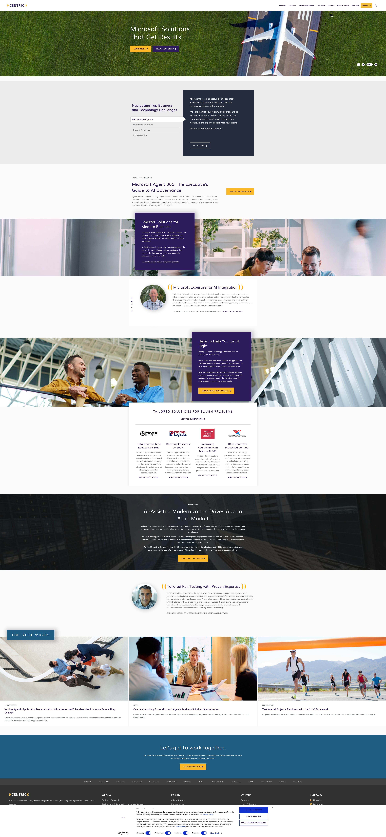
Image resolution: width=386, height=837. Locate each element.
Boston (88, 781)
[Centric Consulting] (17, 6)
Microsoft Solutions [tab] (143, 124)
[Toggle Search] (375, 5)
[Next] (131, 311)
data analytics (173, 235)
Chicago (120, 781)
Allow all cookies (254, 810)
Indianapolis (217, 781)
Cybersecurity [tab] (140, 135)
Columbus (172, 781)
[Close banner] (272, 808)
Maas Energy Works (232, 311)
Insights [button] (331, 5)
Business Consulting (111, 799)
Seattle (282, 781)
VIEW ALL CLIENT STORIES (192, 419)
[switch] (168, 833)
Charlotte (104, 781)
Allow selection (253, 816)
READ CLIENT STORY (148, 477)
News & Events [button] (343, 5)
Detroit (187, 781)
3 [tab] (132, 307)
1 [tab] (132, 302)
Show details (214, 833)
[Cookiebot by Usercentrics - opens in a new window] (123, 833)
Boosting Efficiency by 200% (178, 445)
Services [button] (282, 5)
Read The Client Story (192, 558)
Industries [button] (321, 5)
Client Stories (177, 799)
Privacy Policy (208, 814)
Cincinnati (137, 781)
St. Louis (297, 781)
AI (165, 235)
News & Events (248, 804)
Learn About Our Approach (215, 390)
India (201, 781)
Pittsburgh (266, 781)
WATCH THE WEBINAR (239, 191)
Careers (245, 799)
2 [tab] (132, 304)
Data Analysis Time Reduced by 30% (149, 445)
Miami (251, 781)
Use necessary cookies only (253, 823)
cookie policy (181, 826)
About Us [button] (355, 5)
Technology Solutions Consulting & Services (123, 804)
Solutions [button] (292, 5)
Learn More (142, 48)
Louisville (236, 781)
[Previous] (131, 298)
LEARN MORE (199, 145)
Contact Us (366, 5)
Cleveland (154, 781)
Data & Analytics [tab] (141, 129)
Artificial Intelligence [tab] (142, 119)
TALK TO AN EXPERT (192, 766)
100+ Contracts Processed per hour (237, 445)
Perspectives (177, 804)
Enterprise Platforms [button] (307, 5)
